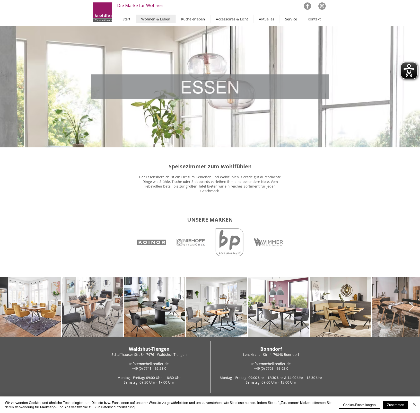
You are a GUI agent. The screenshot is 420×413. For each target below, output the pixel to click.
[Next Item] (411, 307)
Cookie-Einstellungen (359, 404)
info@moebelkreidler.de (149, 363)
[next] (274, 245)
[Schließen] (414, 404)
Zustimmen (395, 404)
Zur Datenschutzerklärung (115, 406)
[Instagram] (322, 6)
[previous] (146, 245)
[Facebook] (307, 6)
